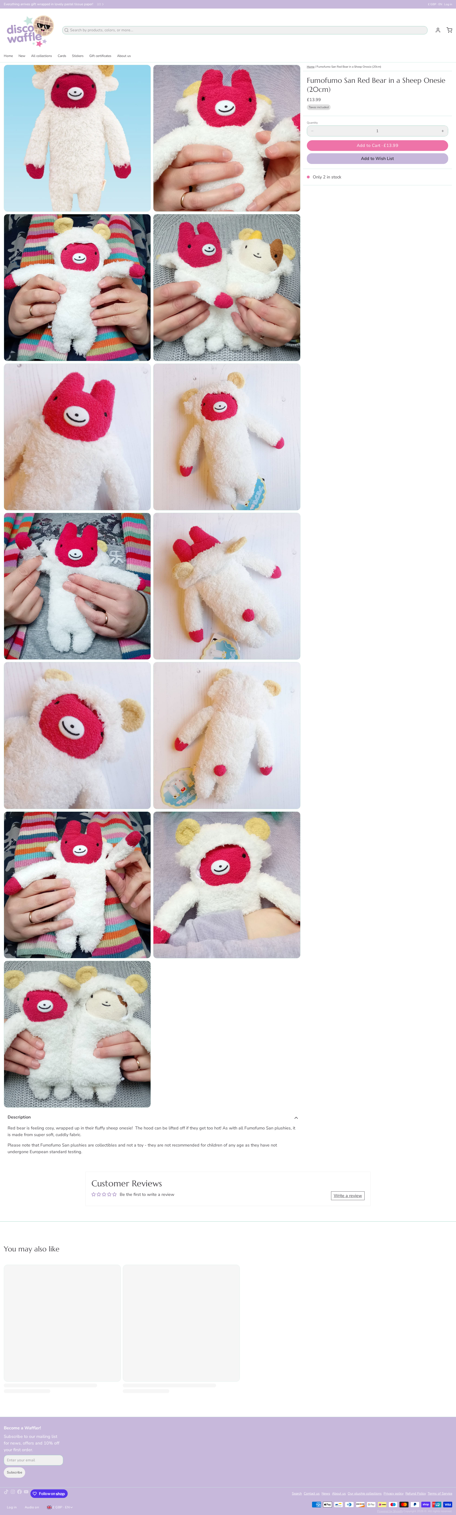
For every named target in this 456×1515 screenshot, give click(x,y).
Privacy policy (394, 1493)
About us (124, 56)
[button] (377, 145)
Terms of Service (440, 1493)
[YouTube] (26, 1493)
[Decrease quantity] (312, 131)
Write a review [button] (348, 1195)
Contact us (312, 1493)
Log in (448, 4)
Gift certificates (100, 56)
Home (8, 56)
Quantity (312, 123)
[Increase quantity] (442, 131)
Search (297, 1493)
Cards (62, 56)
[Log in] (436, 30)
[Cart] (447, 30)
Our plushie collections (365, 1493)
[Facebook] (19, 1493)
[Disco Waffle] (30, 30)
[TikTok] (6, 1493)
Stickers (78, 56)
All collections (41, 56)
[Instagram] (12, 1493)
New (22, 56)
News (326, 1493)
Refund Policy (415, 1493)
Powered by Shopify (390, 1511)
